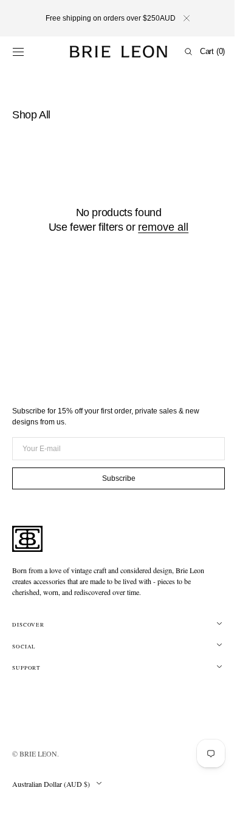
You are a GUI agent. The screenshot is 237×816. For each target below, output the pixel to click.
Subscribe (114, 478)
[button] (18, 51)
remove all (159, 227)
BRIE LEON (38, 753)
